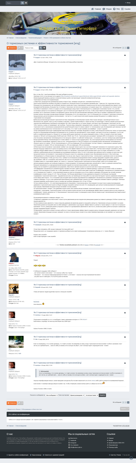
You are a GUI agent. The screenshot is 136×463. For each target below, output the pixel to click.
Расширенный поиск (26, 3)
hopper (11, 71)
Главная (99, 9)
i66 (9, 349)
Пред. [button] (123, 48)
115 (16, 324)
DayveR (11, 295)
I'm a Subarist (74, 445)
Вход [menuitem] (128, 2)
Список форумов (20, 426)
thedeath (12, 237)
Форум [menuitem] (110, 9)
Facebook (73, 440)
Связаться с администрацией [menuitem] (54, 455)
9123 (19, 268)
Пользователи (113, 445)
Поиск (22, 3)
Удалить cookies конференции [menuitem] (18, 455)
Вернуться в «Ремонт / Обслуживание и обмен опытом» (25, 409)
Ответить (12, 47)
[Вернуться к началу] (131, 458)
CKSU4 (84, 319)
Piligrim (11, 263)
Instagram (73, 442)
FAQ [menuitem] (119, 9)
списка (94, 380)
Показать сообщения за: (37, 395)
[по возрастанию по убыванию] (91, 395)
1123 (18, 242)
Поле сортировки (63, 395)
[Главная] (68, 23)
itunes (86, 245)
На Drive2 (36, 301)
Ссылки (127, 9)
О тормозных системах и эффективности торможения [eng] (43, 43)
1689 (19, 353)
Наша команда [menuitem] (36, 455)
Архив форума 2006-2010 (116, 442)
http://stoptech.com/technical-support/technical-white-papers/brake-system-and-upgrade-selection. (90, 96)
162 (19, 76)
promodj (97, 245)
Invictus (11, 319)
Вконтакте (73, 438)
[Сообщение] (34, 57)
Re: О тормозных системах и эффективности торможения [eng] (57, 55)
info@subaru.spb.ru (76, 447)
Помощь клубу (113, 447)
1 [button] (125, 48)
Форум (111, 440)
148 (18, 299)
